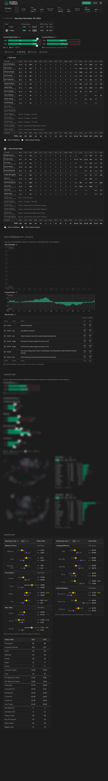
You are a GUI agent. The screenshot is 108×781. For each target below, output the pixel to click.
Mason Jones (8, 193)
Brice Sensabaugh (9, 110)
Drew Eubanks (8, 91)
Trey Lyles (7, 163)
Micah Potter (8, 118)
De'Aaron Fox (8, 159)
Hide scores (9, 11)
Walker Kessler (9, 129)
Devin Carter (8, 205)
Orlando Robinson (9, 182)
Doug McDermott (9, 170)
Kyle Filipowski (9, 79)
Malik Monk (7, 212)
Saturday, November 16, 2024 (27, 18)
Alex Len (7, 178)
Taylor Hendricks (9, 125)
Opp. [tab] (27, 541)
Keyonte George (9, 72)
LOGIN (95, 3)
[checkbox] (5, 11)
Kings (12, 30)
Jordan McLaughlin (10, 174)
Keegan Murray (9, 155)
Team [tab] (22, 541)
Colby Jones (8, 197)
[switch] (5, 140)
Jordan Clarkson (9, 83)
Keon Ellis (7, 190)
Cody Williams (8, 95)
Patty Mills (7, 106)
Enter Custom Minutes (32, 140)
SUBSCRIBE (86, 3)
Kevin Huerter (8, 166)
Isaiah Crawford (9, 201)
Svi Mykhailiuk (8, 102)
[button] (54, 242)
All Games (8, 8)
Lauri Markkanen (9, 64)
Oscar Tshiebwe (9, 114)
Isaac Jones (7, 186)
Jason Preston (8, 121)
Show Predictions (14, 140)
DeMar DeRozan (9, 209)
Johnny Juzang (8, 99)
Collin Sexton (8, 75)
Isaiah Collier (8, 87)
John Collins (7, 68)
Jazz (11, 27)
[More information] (19, 37)
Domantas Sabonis (10, 216)
